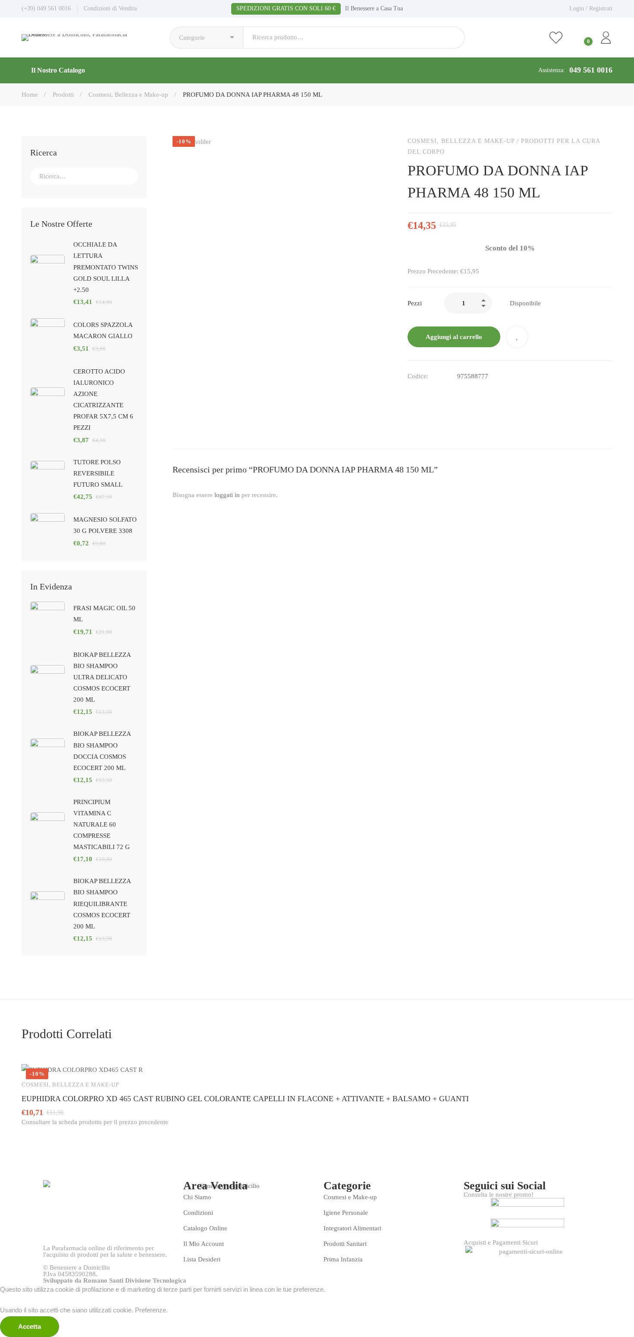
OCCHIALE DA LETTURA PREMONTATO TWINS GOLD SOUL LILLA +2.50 (105, 267)
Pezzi (415, 303)
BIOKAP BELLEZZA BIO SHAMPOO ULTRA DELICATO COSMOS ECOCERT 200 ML (102, 677)
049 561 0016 (590, 70)
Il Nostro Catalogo (58, 70)
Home (30, 94)
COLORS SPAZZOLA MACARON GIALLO (102, 330)
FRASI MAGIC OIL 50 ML (104, 614)
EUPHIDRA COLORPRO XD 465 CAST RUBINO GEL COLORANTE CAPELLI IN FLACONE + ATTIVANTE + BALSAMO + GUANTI (245, 1098)
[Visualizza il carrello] (580, 37)
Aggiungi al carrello (454, 336)
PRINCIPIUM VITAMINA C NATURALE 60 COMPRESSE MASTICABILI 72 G (101, 824)
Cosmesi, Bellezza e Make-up (128, 94)
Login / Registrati (590, 8)
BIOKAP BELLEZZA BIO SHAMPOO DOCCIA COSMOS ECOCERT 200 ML (102, 750)
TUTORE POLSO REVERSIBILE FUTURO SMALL (97, 473)
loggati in (227, 494)
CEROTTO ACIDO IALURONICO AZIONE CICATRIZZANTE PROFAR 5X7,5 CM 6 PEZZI (103, 399)
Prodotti (63, 94)
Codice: (418, 376)
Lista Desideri (517, 336)
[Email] (429, 394)
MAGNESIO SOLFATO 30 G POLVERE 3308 (105, 525)
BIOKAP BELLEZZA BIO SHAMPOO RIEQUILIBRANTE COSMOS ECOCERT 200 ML (102, 903)
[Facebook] (411, 394)
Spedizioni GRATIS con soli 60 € (286, 8)
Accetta (29, 1326)
